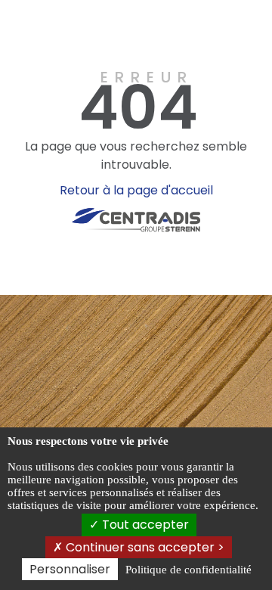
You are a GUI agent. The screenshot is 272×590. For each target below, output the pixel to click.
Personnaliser (69, 569)
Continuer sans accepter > (143, 547)
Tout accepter (144, 524)
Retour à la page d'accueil (136, 190)
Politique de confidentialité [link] (188, 570)
